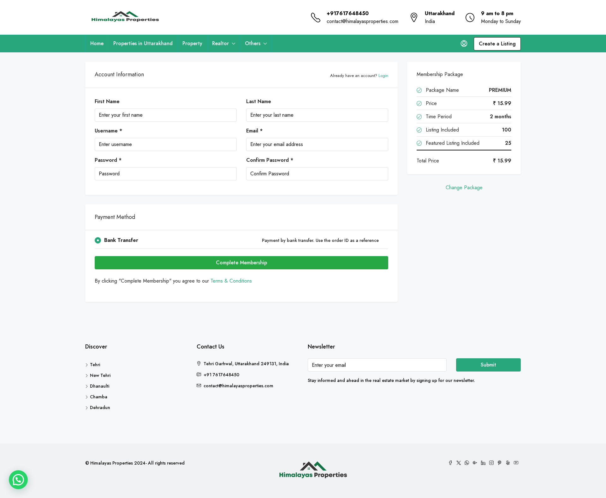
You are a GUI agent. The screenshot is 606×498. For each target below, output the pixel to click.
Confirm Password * (269, 160)
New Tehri (100, 375)
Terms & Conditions (231, 280)
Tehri (95, 364)
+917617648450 (348, 13)
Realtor (220, 43)
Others (252, 43)
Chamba (98, 397)
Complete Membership (241, 262)
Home (97, 43)
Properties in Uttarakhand (143, 43)
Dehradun (100, 407)
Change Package (464, 187)
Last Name (258, 101)
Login (383, 76)
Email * (254, 130)
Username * (108, 130)
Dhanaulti (99, 386)
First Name (107, 101)
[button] (18, 479)
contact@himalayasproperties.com (362, 21)
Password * (108, 160)
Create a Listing (497, 43)
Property (192, 43)
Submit (488, 364)
